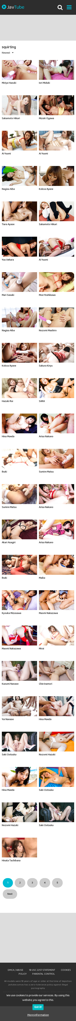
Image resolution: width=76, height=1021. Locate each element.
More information (38, 1015)
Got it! (38, 1007)
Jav (15, 7)
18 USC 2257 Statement (42, 970)
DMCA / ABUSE (15, 970)
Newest (6, 53)
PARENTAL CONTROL (43, 974)
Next (10, 894)
